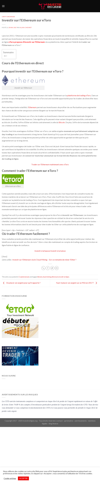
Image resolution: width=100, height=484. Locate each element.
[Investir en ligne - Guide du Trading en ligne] (50, 6)
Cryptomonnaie (8, 16)
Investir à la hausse (42, 251)
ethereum (54, 277)
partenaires (68, 421)
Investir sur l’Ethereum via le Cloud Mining (30, 259)
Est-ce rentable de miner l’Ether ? (62, 259)
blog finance (53, 424)
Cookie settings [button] (10, 478)
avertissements (81, 421)
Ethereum (32, 107)
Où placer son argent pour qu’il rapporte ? (23, 283)
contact (60, 421)
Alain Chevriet (26, 27)
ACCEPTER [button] (23, 478)
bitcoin (40, 277)
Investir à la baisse (58, 251)
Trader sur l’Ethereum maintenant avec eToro (50, 164)
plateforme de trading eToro (79, 95)
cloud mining (46, 277)
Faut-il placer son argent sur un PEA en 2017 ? (75, 283)
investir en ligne (64, 277)
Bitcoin (62, 122)
